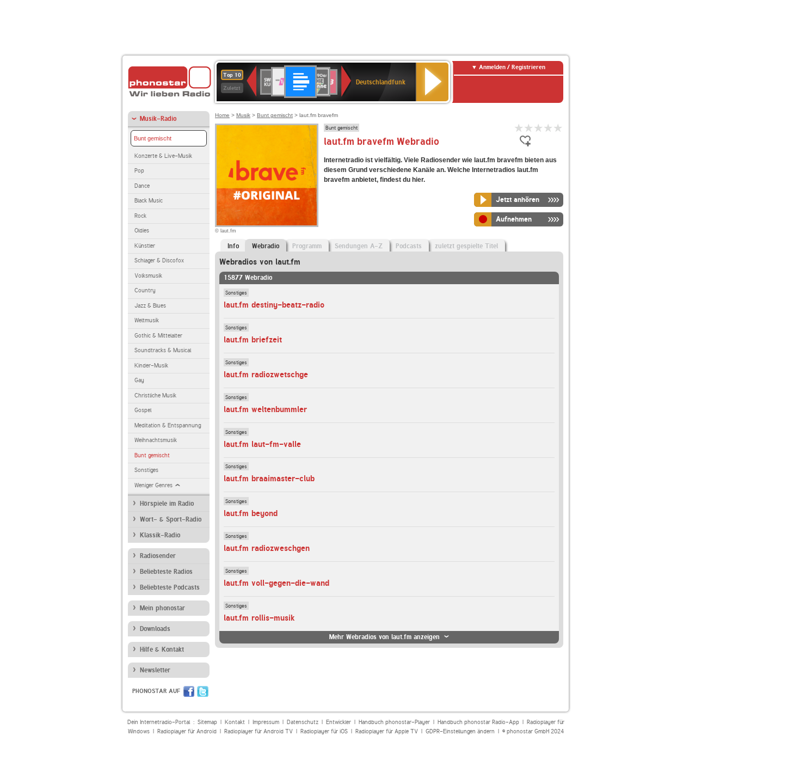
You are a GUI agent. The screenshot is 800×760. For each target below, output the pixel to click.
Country (145, 290)
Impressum (266, 722)
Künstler (144, 245)
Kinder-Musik (151, 365)
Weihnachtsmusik (155, 440)
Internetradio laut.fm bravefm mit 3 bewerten (539, 128)
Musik (243, 115)
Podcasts (409, 246)
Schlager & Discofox (159, 260)
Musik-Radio (158, 118)
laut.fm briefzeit (253, 340)
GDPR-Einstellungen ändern (460, 731)
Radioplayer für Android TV (258, 731)
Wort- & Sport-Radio (170, 519)
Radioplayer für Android (187, 731)
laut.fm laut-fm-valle (262, 444)
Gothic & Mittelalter (158, 335)
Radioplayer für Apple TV (386, 731)
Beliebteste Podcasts (170, 587)
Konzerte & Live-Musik (163, 156)
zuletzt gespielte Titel (466, 246)
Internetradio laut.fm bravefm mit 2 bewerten (529, 128)
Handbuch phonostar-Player (394, 722)
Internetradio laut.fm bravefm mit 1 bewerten (519, 128)
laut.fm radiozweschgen (267, 548)
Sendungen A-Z (359, 246)
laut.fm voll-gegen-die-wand (276, 583)
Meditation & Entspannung (167, 425)
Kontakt (235, 722)
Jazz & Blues (150, 305)
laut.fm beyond (251, 513)
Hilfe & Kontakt (162, 649)
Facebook (188, 691)
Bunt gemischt (152, 138)
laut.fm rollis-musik (259, 618)
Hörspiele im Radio (167, 503)
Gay (139, 380)
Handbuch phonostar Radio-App (478, 722)
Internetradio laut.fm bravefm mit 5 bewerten (558, 128)
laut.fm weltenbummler (265, 409)
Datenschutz (302, 722)
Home (222, 115)
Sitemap (207, 722)
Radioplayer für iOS (324, 731)
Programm (307, 246)
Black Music (148, 200)
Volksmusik (148, 275)
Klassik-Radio (160, 535)
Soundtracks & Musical (162, 350)
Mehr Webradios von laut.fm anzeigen (384, 637)
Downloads (155, 629)
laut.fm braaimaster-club (269, 478)
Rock (140, 215)
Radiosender (158, 556)
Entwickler (338, 722)
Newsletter (155, 670)
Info (233, 246)
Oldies (141, 230)
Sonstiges (146, 470)
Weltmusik (146, 320)
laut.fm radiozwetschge (266, 374)
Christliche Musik (155, 395)
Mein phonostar (162, 608)
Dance (142, 185)
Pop (139, 170)
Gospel (142, 410)
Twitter (202, 691)
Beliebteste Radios (166, 571)
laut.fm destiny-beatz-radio (274, 305)
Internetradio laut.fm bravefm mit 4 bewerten (548, 128)
